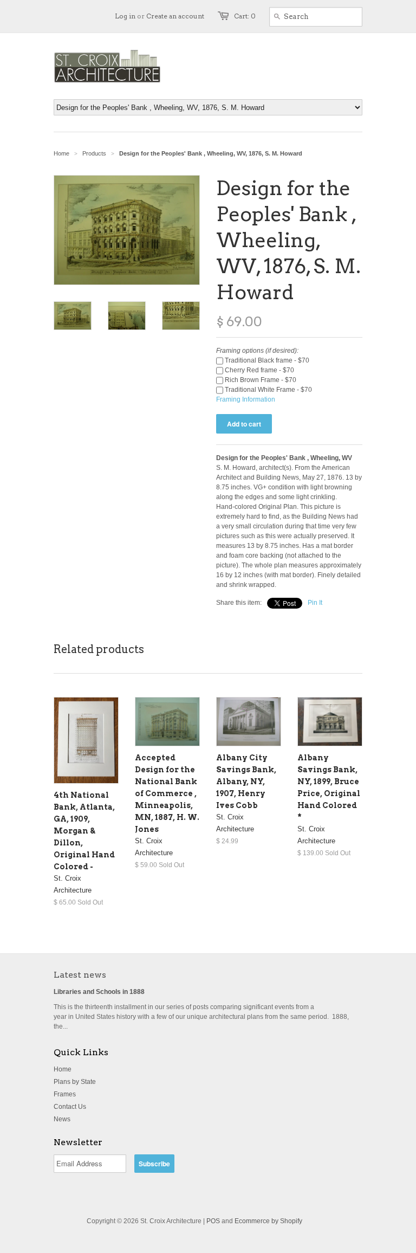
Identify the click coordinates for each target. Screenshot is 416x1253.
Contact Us (70, 1106)
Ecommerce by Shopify (268, 1221)
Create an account (175, 16)
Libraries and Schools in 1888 (99, 992)
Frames (65, 1094)
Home (63, 1069)
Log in (125, 16)
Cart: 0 (245, 16)
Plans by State (75, 1082)
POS (213, 1221)
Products (94, 153)
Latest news (80, 975)
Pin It (315, 602)
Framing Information (245, 399)
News (62, 1119)
